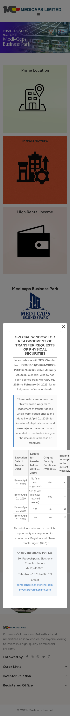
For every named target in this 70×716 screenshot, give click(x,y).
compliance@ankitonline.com (35, 584)
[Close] (63, 326)
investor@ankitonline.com (35, 589)
